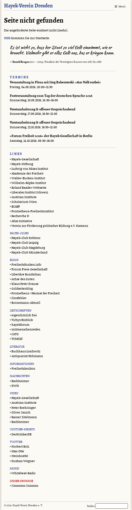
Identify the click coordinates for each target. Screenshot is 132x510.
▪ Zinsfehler (18, 298)
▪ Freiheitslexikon (22, 369)
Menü (122, 6)
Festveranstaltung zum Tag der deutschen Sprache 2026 (51, 96)
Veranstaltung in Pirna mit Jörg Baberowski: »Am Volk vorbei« (55, 82)
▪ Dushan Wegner (22, 461)
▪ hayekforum (19, 325)
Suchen (91, 506)
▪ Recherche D (19, 216)
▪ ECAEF (15, 207)
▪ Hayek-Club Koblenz (25, 238)
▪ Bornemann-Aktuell (25, 303)
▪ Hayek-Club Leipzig (24, 243)
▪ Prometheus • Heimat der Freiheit (35, 293)
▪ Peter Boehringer (23, 408)
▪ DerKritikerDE (20, 434)
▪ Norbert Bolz (19, 447)
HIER (7, 38)
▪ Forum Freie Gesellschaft (28, 269)
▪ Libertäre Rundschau (25, 274)
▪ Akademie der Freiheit (26, 174)
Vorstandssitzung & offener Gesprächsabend (42, 109)
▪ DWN (14, 386)
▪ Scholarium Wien (23, 202)
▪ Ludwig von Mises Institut (29, 169)
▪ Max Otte (17, 451)
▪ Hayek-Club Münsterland (28, 252)
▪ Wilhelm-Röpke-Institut (28, 183)
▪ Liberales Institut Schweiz (29, 192)
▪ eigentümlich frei (23, 315)
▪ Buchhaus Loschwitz (25, 351)
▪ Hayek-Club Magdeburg (27, 248)
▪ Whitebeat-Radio (23, 473)
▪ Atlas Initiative (21, 221)
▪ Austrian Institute (23, 197)
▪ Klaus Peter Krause (24, 284)
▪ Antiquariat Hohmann (26, 356)
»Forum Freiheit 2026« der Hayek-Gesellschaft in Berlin (51, 136)
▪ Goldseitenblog (21, 289)
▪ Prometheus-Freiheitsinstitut (32, 211)
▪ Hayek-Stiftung (21, 164)
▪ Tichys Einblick (21, 320)
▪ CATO (14, 334)
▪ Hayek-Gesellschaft (24, 159)
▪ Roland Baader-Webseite (28, 188)
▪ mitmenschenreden (25, 329)
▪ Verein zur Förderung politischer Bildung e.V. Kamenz (49, 226)
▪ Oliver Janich (20, 412)
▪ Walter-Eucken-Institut (27, 178)
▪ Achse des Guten (22, 279)
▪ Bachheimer (19, 381)
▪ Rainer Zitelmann (23, 417)
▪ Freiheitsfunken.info (25, 265)
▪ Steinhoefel (19, 456)
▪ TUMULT (16, 339)
